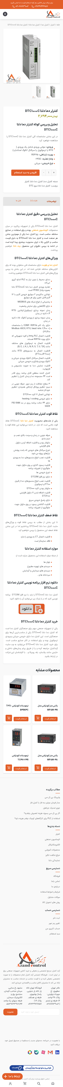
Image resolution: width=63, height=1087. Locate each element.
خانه (58, 24)
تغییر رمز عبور (54, 923)
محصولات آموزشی (52, 849)
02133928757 (35, 1004)
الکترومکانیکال (54, 844)
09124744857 (41, 6)
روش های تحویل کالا (51, 902)
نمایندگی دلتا (54, 860)
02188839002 (53, 1004)
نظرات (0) (33, 200)
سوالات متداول (54, 897)
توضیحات (51, 201)
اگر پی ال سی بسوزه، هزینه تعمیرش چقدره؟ (42, 813)
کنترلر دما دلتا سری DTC (39, 185)
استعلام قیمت (50, 718)
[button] (38, 718)
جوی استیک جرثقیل (51, 808)
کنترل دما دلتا (34, 24)
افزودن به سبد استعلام (25, 172)
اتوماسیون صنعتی (52, 839)
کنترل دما (45, 24)
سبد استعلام (55, 933)
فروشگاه (56, 876)
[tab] (51, 201)
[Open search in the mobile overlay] (38, 1083)
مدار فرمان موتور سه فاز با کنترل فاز (45, 802)
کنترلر (53, 24)
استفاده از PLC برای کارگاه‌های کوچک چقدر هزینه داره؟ (37, 818)
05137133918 (12, 1004)
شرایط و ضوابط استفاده (50, 892)
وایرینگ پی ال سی (52, 797)
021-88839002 (22, 6)
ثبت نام (56, 918)
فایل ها (18, 200)
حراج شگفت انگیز (53, 855)
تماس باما (55, 881)
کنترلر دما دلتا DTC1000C (17, 24)
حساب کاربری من (52, 928)
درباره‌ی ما (55, 886)
